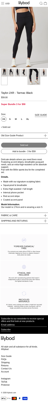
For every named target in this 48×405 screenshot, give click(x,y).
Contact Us (6, 368)
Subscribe (6, 329)
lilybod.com (11, 393)
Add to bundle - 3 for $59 (24, 151)
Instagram (5, 378)
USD (7, 3)
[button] (41, 3)
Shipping (5, 362)
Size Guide (6, 356)
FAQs (3, 359)
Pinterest (5, 385)
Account (5, 372)
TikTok (4, 382)
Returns (5, 365)
